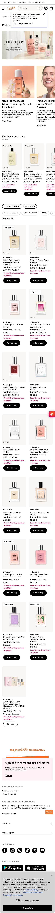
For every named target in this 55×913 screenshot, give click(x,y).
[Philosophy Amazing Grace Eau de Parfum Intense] (41, 564)
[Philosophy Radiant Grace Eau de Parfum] (41, 502)
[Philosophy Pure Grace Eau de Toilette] (14, 439)
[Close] (52, 875)
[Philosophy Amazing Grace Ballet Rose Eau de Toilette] (41, 439)
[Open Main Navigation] (3, 8)
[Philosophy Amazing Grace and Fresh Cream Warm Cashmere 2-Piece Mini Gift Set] (14, 693)
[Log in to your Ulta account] (46, 8)
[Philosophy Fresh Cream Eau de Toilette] (14, 502)
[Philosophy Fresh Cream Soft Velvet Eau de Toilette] (14, 377)
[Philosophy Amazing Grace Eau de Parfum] (14, 314)
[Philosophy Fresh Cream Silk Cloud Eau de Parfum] (41, 314)
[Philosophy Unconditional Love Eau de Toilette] (14, 627)
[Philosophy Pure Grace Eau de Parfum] (41, 377)
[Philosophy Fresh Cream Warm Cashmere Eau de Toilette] (34, 166)
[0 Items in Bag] (51, 8)
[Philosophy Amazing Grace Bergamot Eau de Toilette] (41, 628)
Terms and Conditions (32, 892)
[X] (44, 14)
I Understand (27, 908)
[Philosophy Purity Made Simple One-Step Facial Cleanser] (12, 165)
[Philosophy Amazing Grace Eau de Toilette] (41, 250)
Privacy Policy (32, 890)
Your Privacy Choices (30, 900)
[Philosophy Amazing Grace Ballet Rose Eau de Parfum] (14, 564)
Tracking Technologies (13, 895)
